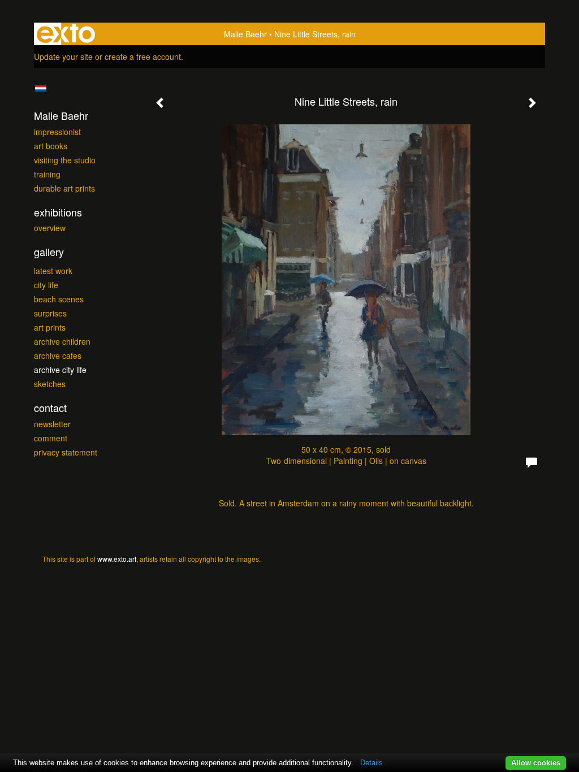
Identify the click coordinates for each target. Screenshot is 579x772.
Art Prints (50, 327)
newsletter (52, 424)
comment (50, 438)
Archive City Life (60, 369)
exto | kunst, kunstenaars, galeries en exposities (66, 34)
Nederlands (40, 88)
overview (50, 227)
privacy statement (65, 452)
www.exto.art (116, 558)
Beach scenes (59, 299)
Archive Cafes (57, 355)
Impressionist (57, 131)
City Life (46, 284)
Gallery (49, 252)
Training (47, 174)
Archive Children (62, 341)
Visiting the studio (65, 160)
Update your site (63, 56)
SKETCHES (50, 383)
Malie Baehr (245, 34)
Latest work (53, 270)
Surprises (50, 313)
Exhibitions (58, 212)
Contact (50, 408)
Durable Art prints (64, 188)
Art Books (50, 145)
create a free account (143, 56)
